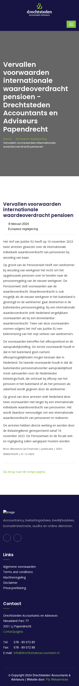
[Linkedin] (7, 538)
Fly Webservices (57, 679)
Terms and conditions (18, 572)
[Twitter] (17, 538)
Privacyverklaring (14, 588)
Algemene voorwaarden (19, 567)
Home (7, 139)
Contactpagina (13, 632)
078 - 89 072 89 (24, 642)
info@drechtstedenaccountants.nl (36, 653)
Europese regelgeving (31, 139)
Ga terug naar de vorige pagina (24, 471)
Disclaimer (10, 583)
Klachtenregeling (14, 577)
